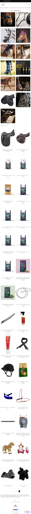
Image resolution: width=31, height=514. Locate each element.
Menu (15, 500)
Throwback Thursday (15, 502)
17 (17, 491)
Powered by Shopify (15, 513)
